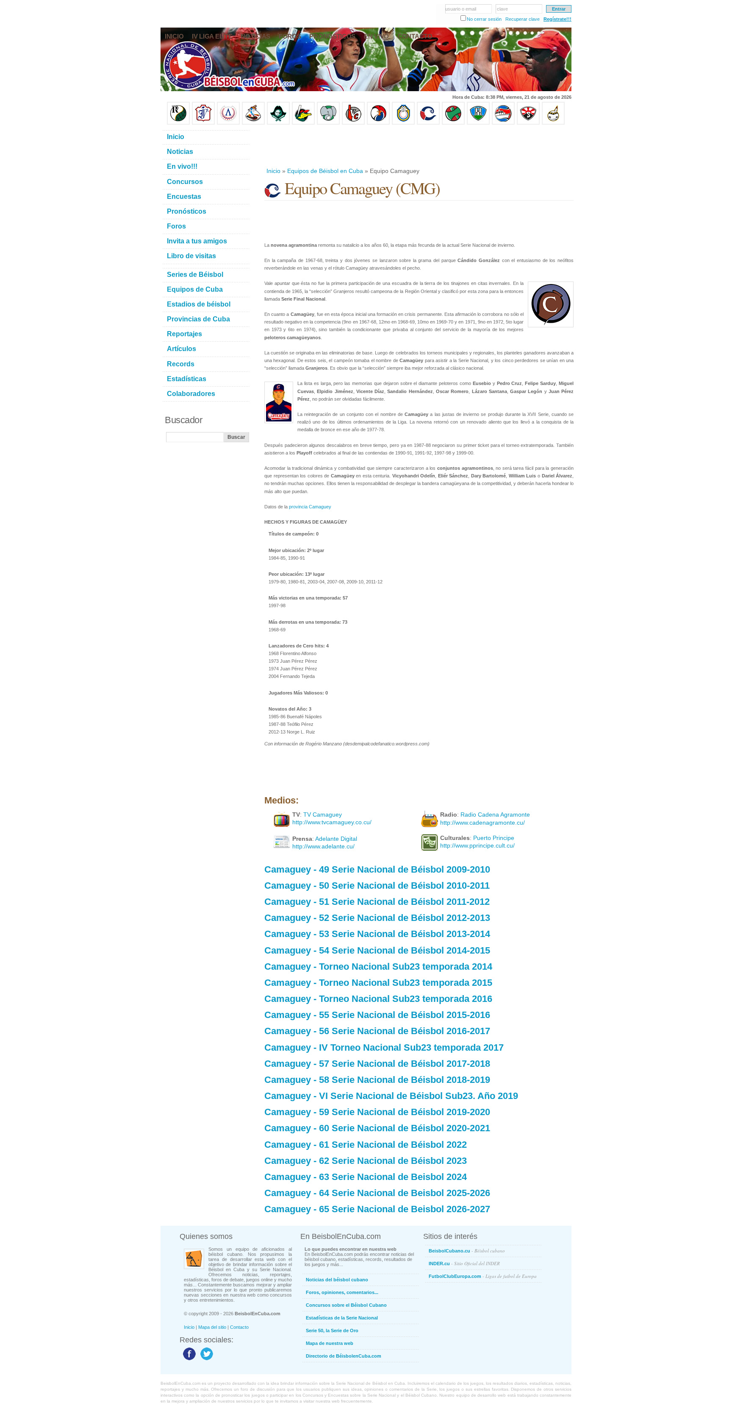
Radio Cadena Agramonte (495, 814)
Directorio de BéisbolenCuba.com (343, 1355)
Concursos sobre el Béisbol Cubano (346, 1305)
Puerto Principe (493, 837)
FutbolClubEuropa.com (483, 1276)
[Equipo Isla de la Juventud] (278, 123)
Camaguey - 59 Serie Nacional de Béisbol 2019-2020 (377, 1112)
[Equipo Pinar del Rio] (178, 123)
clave (502, 8)
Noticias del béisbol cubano (337, 1279)
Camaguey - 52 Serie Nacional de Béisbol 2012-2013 (377, 917)
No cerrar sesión (484, 19)
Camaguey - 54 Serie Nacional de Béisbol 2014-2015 (377, 950)
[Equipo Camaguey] (428, 123)
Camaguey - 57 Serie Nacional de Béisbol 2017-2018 (377, 1063)
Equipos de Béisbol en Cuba (325, 170)
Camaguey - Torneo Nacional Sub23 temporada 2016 (378, 998)
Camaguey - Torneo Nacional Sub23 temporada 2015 (378, 982)
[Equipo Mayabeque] (253, 123)
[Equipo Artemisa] (228, 123)
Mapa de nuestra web (329, 1343)
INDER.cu (464, 1263)
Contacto (239, 1327)
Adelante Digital (336, 838)
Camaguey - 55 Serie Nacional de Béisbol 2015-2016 (377, 1015)
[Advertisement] (418, 146)
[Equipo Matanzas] (303, 123)
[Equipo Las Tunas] (453, 123)
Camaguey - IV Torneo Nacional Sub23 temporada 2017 (384, 1047)
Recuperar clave (522, 19)
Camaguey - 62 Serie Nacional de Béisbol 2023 (365, 1160)
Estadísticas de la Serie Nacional (342, 1317)
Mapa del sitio (212, 1327)
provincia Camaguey (310, 506)
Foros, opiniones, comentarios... (342, 1292)
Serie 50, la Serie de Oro (332, 1330)
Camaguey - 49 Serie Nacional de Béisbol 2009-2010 (377, 869)
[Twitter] (205, 1359)
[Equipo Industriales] (203, 123)
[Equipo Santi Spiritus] (378, 123)
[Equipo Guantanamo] (553, 123)
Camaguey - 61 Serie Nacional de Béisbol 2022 (365, 1144)
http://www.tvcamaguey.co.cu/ (332, 822)
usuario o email (460, 8)
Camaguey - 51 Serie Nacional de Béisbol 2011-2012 (377, 901)
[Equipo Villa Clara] (353, 123)
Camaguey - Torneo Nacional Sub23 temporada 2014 (378, 966)
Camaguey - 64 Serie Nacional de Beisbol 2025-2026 (377, 1193)
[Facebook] (188, 1359)
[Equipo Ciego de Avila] (403, 123)
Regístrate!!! (557, 19)
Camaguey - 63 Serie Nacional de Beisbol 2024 (365, 1177)
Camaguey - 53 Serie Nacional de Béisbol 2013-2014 (377, 934)
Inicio (273, 170)
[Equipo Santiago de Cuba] (528, 123)
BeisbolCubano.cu (467, 1250)
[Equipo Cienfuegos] (328, 123)
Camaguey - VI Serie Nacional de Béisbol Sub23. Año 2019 (391, 1096)
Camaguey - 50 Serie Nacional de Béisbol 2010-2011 (377, 885)
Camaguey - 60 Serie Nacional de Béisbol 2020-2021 (377, 1128)
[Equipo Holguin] (478, 123)
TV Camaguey (322, 814)
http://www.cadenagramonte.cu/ (482, 822)
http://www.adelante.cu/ (323, 846)
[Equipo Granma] (503, 123)
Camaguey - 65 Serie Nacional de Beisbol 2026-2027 (377, 1209)
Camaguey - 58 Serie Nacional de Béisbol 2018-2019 (377, 1079)
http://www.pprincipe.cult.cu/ (477, 845)
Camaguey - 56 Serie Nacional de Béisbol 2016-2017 (377, 1031)
